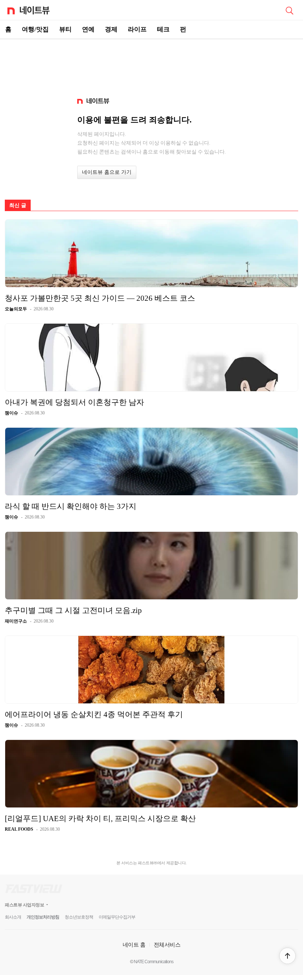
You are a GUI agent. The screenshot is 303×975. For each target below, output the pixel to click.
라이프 (137, 29)
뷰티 (65, 29)
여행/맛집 (35, 29)
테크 (163, 29)
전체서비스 (167, 944)
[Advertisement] (151, 64)
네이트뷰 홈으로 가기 (107, 172)
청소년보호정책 (79, 917)
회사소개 (13, 917)
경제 (111, 29)
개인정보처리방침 (43, 917)
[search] (289, 10)
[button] (287, 956)
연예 (88, 29)
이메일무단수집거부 (117, 917)
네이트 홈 (134, 944)
